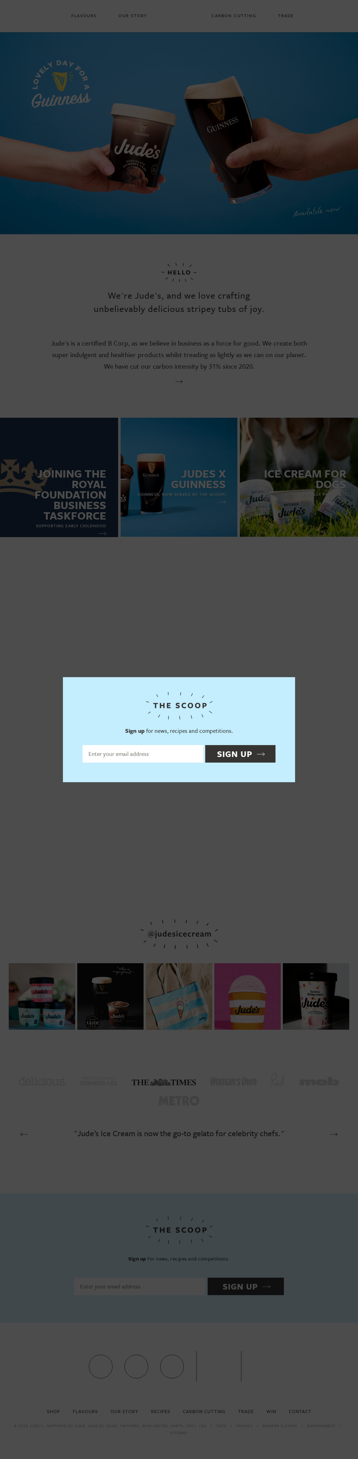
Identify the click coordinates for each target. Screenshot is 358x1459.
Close (286, 685)
